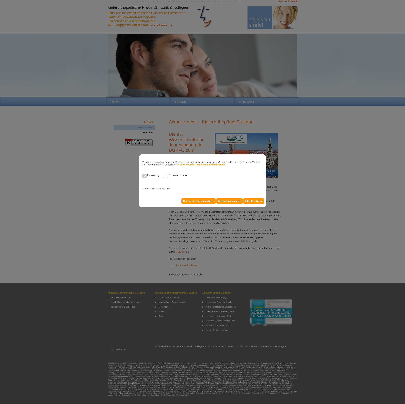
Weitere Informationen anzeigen (156, 189)
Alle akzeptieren (254, 201)
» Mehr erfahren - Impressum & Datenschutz (201, 164)
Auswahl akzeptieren (229, 201)
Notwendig (153, 175)
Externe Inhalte (178, 175)
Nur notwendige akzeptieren (198, 201)
